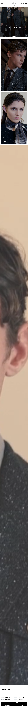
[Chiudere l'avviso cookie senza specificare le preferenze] (26, 687)
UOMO (5, 88)
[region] (14, 18)
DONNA (14, 31)
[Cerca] (24, 3)
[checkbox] (2, 697)
